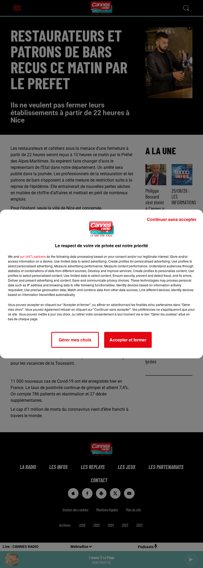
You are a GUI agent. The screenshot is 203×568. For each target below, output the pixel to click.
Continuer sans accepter (171, 219)
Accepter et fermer (127, 340)
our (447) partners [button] (33, 256)
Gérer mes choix (75, 340)
